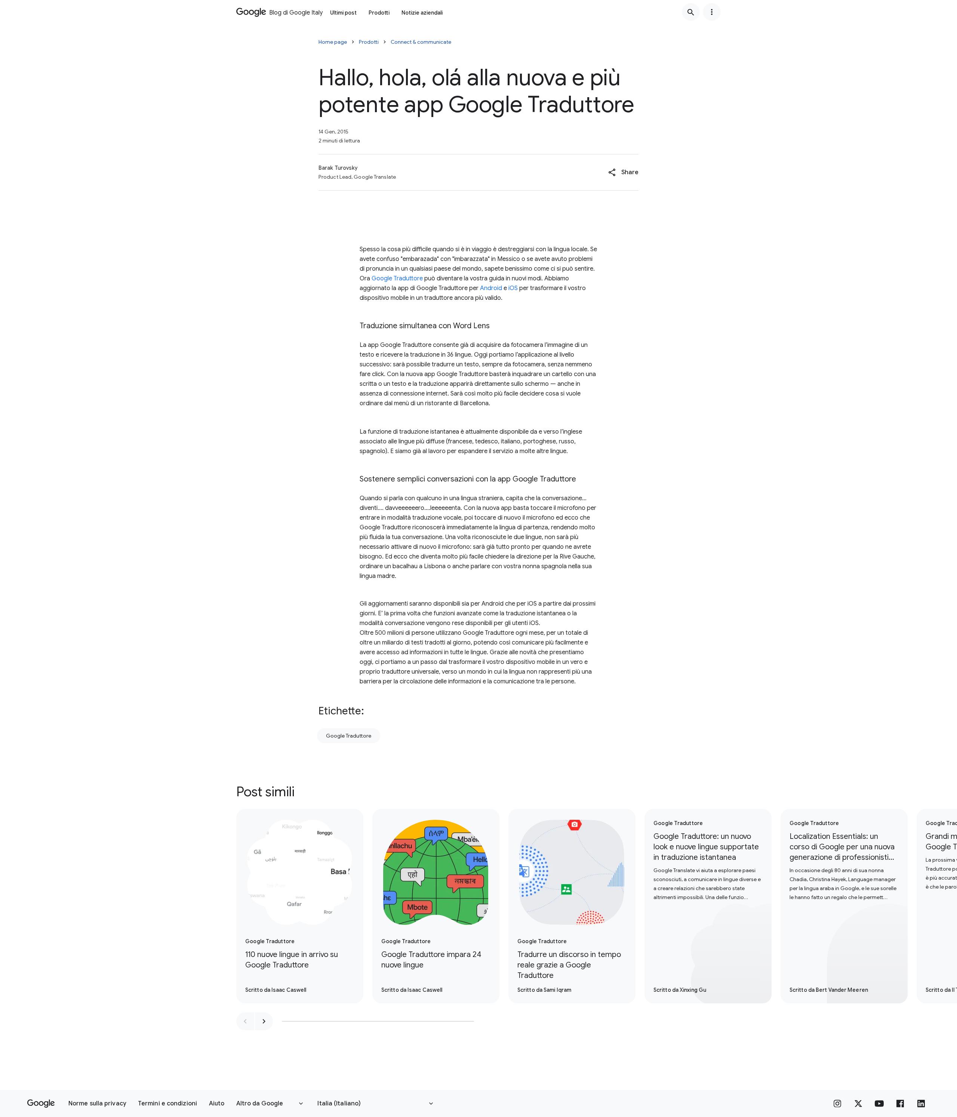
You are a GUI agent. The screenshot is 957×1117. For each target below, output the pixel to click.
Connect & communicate (421, 42)
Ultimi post (343, 12)
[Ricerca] (691, 12)
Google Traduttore (397, 278)
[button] (623, 172)
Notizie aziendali (422, 12)
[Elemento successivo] (264, 1021)
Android (491, 288)
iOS (513, 288)
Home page (333, 42)
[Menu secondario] (712, 12)
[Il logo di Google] (41, 1103)
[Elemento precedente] (245, 1021)
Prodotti (379, 12)
